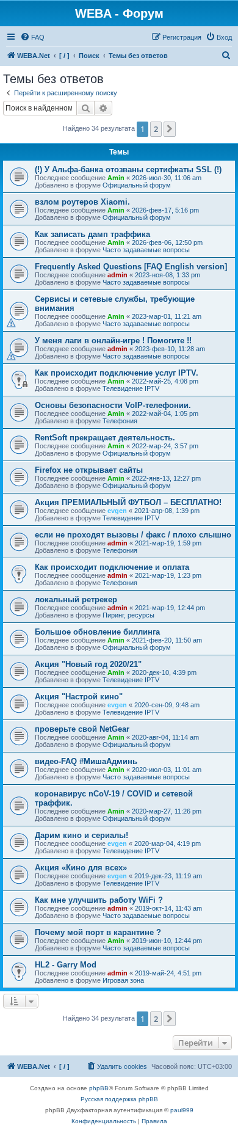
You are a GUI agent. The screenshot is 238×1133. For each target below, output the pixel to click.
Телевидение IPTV (131, 388)
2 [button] (156, 128)
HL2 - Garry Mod (65, 964)
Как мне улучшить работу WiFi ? (99, 900)
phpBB (99, 1088)
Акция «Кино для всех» (81, 867)
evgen (117, 510)
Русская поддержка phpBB (119, 1099)
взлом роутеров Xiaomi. (82, 201)
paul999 (181, 1110)
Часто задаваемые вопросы (146, 249)
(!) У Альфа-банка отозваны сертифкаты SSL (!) (128, 169)
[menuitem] (32, 37)
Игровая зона (123, 980)
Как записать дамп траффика (92, 234)
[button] (170, 129)
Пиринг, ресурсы (128, 615)
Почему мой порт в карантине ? (98, 932)
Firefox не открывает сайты (89, 470)
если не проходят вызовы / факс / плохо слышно (133, 534)
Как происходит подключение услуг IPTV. (116, 372)
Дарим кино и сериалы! (81, 835)
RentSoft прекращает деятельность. (105, 437)
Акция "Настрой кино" (79, 696)
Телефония (120, 420)
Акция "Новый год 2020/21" (88, 664)
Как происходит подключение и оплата (112, 567)
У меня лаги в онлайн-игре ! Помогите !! (113, 340)
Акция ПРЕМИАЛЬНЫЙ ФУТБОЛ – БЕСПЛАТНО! (128, 502)
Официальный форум (137, 185)
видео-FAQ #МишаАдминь (86, 761)
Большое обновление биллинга (97, 631)
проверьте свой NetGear (82, 729)
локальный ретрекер (76, 599)
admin (117, 275)
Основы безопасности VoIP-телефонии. (113, 405)
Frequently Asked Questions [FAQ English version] (131, 266)
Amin (115, 177)
